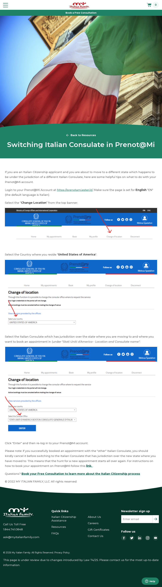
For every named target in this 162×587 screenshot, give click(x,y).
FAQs (55, 533)
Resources (58, 526)
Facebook (123, 538)
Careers (93, 523)
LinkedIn (139, 538)
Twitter (131, 538)
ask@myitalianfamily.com (21, 537)
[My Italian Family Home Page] (79, 5)
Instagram (147, 538)
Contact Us (95, 536)
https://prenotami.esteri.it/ (75, 190)
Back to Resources (83, 135)
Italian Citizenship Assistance (63, 518)
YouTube (155, 538)
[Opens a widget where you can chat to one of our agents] (150, 581)
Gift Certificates (98, 529)
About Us (94, 516)
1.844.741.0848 (13, 529)
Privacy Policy (62, 552)
